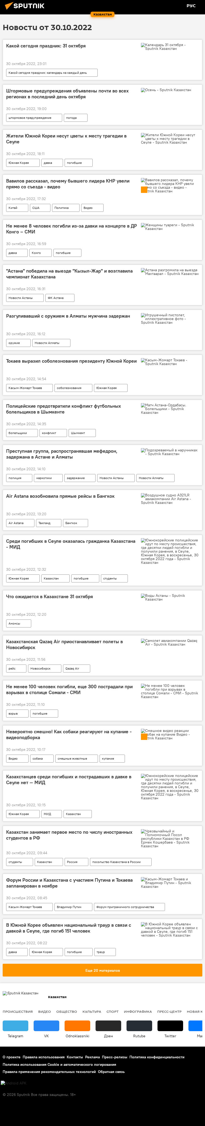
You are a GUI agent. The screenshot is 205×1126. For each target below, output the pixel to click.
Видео (88, 208)
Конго (36, 253)
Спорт (113, 1011)
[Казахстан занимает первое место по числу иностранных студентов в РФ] (170, 838)
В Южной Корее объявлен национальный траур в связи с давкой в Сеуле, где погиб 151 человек (68, 928)
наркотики (44, 478)
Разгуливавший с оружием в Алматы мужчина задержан (68, 316)
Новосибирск (40, 668)
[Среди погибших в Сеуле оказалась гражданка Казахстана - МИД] (170, 551)
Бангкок (71, 523)
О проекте (12, 1057)
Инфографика (138, 1011)
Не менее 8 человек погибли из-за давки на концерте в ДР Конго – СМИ (71, 229)
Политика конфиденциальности (156, 1057)
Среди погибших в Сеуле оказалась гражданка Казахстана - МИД (70, 544)
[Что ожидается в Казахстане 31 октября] (170, 597)
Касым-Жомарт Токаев (25, 388)
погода (71, 118)
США (36, 208)
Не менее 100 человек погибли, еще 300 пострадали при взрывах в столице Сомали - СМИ (69, 689)
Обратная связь (111, 1071)
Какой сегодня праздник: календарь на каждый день (48, 73)
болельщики (18, 433)
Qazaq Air (72, 668)
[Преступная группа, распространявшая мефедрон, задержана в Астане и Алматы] (170, 452)
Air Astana (16, 523)
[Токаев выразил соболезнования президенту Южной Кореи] (170, 362)
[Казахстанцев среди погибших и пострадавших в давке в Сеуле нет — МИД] (170, 787)
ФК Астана (56, 298)
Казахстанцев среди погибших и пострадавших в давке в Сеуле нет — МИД (68, 779)
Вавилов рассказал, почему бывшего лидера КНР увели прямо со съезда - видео (67, 184)
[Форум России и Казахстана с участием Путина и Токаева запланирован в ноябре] (170, 882)
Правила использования (44, 1057)
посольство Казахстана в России (116, 862)
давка (48, 163)
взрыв (13, 713)
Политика (61, 208)
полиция (15, 478)
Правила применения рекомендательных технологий (49, 1071)
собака (38, 758)
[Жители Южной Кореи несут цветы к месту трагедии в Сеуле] (170, 138)
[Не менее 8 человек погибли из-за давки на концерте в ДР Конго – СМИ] (170, 226)
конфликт (49, 433)
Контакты (75, 1057)
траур (101, 952)
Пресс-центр (169, 1011)
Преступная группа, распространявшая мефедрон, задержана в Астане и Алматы (61, 454)
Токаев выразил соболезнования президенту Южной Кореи (71, 361)
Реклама (92, 1057)
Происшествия (18, 1011)
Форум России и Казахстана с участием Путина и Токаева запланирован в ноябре (69, 883)
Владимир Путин (69, 907)
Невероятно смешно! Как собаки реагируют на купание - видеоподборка (69, 734)
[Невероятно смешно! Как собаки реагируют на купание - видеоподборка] (170, 734)
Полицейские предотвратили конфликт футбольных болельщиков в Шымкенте (63, 409)
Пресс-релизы (114, 1057)
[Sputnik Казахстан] (26, 10)
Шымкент (78, 433)
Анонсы (14, 623)
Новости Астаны (21, 298)
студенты (110, 578)
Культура (91, 1011)
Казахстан (51, 578)
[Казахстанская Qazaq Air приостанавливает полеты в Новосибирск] (170, 642)
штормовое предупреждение (30, 118)
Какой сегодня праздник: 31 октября (46, 46)
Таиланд (44, 523)
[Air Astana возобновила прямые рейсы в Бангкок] (170, 498)
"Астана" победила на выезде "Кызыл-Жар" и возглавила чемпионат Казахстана (69, 274)
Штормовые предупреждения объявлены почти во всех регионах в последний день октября (67, 94)
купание (108, 758)
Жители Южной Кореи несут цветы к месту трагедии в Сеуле (66, 139)
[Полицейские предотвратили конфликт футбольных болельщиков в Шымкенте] (170, 408)
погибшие (74, 163)
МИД (47, 814)
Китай (13, 208)
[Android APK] (13, 1083)
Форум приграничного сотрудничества (125, 907)
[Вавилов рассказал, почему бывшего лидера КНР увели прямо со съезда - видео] (170, 185)
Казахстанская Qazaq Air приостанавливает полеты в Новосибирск (64, 644)
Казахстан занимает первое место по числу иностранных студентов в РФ (69, 835)
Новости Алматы (47, 343)
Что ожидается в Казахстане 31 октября (49, 597)
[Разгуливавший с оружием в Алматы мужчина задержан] (170, 318)
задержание (76, 478)
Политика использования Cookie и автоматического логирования (59, 1064)
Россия (72, 862)
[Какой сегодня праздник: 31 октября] (170, 46)
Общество (66, 1011)
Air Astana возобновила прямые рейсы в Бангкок (60, 496)
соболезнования (69, 388)
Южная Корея (19, 163)
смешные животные (72, 758)
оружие (14, 343)
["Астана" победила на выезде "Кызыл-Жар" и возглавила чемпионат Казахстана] (170, 272)
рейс (12, 668)
